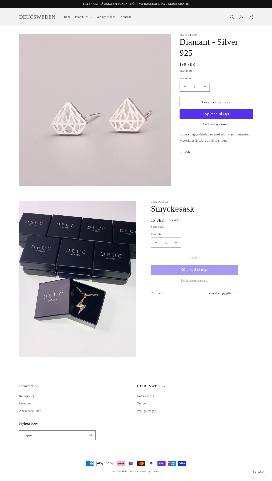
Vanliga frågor (146, 411)
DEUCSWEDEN (130, 471)
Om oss (142, 403)
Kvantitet (185, 78)
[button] (83, 17)
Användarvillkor (30, 411)
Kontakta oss (145, 396)
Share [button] (159, 293)
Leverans (25, 403)
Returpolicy (27, 396)
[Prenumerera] (90, 435)
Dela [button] (187, 151)
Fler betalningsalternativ (216, 124)
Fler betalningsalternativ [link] (194, 280)
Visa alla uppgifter (220, 293)
